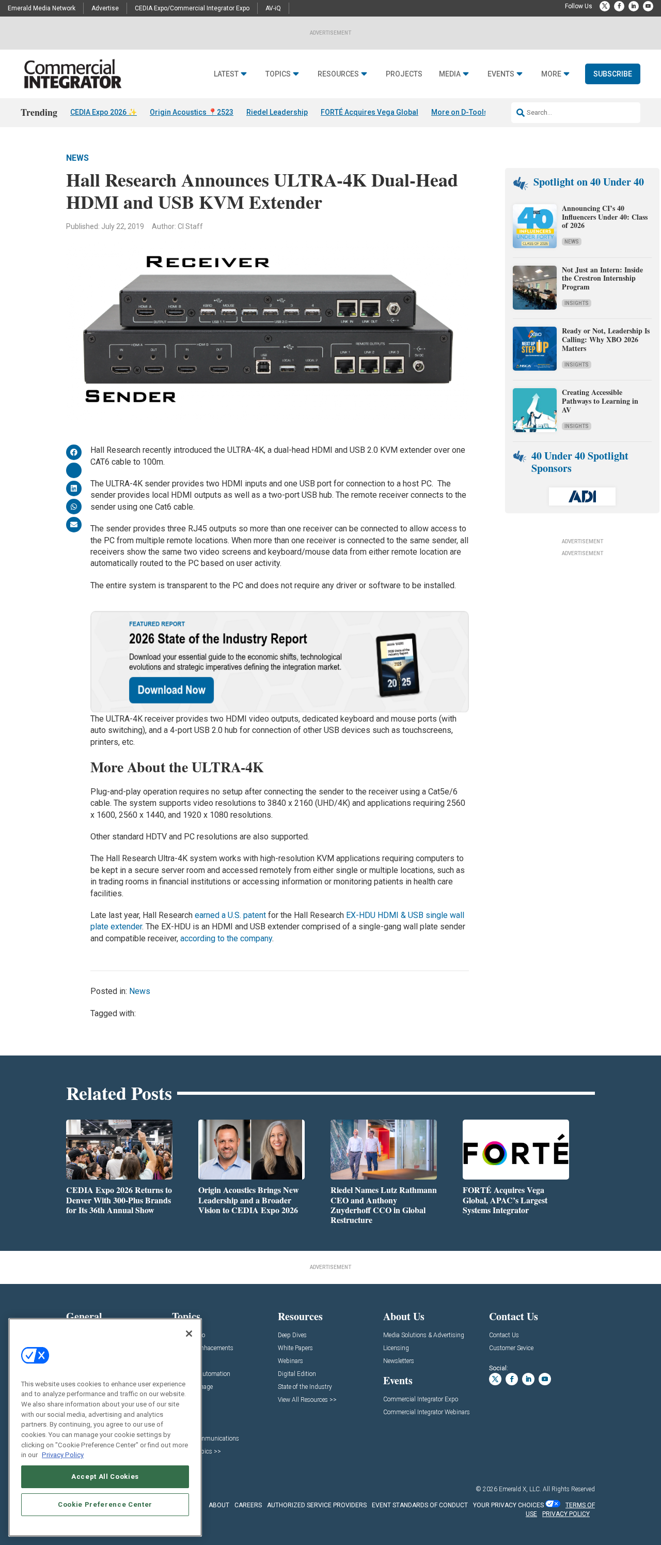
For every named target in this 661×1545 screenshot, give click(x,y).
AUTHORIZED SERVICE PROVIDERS (317, 1505)
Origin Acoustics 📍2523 (191, 112)
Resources (338, 74)
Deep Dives (292, 1335)
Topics (278, 74)
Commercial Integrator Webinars (426, 1412)
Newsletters (398, 1361)
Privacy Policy (63, 1455)
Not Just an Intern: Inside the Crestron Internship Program (602, 278)
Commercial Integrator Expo (420, 1399)
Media (450, 74)
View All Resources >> (307, 1400)
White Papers (295, 1348)
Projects (404, 74)
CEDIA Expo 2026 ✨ (103, 112)
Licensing (396, 1348)
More (551, 74)
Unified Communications (205, 1438)
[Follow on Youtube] (648, 6)
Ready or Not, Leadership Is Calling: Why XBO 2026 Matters (606, 339)
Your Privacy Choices (508, 1505)
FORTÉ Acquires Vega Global (369, 112)
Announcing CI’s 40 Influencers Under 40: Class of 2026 (605, 217)
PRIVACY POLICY (566, 1514)
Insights (576, 303)
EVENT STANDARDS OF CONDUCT (420, 1505)
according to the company (226, 938)
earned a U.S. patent (230, 915)
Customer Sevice (511, 1348)
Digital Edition (297, 1374)
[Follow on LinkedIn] (633, 6)
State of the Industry (305, 1387)
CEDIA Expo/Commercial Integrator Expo (192, 8)
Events (500, 74)
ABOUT (219, 1505)
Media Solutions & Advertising (423, 1335)
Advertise (105, 8)
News (77, 158)
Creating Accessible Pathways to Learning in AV (600, 401)
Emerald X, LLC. (520, 1489)
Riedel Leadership (277, 112)
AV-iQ (273, 8)
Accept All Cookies (105, 1476)
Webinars (290, 1361)
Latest (226, 74)
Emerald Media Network (41, 8)
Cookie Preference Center (105, 1504)
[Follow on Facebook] (619, 6)
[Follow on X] (605, 6)
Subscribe (612, 74)
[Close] (189, 1333)
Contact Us (504, 1335)
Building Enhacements (202, 1348)
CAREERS (248, 1505)
